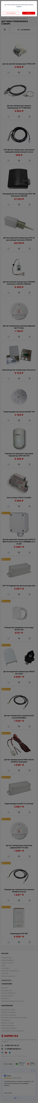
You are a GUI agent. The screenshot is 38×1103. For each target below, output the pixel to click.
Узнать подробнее (11, 13)
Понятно (28, 13)
